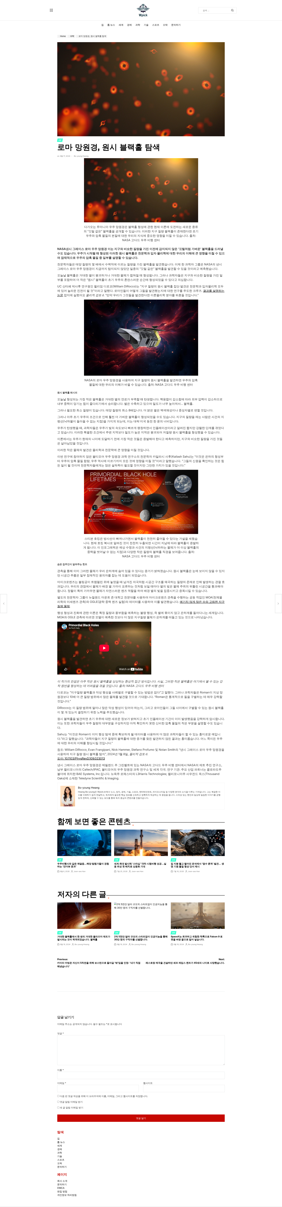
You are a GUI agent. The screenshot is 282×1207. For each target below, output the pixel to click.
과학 (137, 24)
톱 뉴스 (111, 24)
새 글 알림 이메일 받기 (71, 1107)
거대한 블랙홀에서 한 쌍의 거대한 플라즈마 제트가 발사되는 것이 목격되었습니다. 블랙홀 (83, 938)
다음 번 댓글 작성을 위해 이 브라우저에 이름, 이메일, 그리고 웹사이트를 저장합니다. (104, 1096)
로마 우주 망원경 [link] (96, 249)
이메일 (61, 1083)
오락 (165, 24)
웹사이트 (148, 1083)
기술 (146, 24)
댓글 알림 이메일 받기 (71, 1101)
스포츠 (155, 24)
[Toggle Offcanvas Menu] (51, 10)
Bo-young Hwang (81, 156)
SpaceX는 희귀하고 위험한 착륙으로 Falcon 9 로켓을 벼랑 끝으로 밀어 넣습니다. (197, 938)
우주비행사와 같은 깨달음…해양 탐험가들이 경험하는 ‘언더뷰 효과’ (83, 865)
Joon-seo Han (79, 871)
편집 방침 (62, 1191)
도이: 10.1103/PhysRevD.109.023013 (81, 758)
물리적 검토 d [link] (95, 295)
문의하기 (176, 24)
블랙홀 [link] (188, 403)
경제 (129, 24)
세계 (121, 24)
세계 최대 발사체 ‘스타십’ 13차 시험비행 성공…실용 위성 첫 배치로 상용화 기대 (140, 865)
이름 (60, 1070)
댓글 (60, 1033)
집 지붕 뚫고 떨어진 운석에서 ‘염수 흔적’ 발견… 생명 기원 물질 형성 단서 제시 (197, 865)
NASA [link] (61, 249)
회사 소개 (62, 1180)
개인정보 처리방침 (67, 1194)
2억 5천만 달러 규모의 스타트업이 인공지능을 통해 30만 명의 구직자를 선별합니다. (141, 938)
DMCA (60, 1187)
